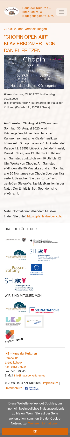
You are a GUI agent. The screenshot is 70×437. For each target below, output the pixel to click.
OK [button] (35, 431)
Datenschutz (13, 388)
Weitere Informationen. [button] (43, 423)
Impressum (50, 383)
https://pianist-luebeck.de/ (44, 216)
